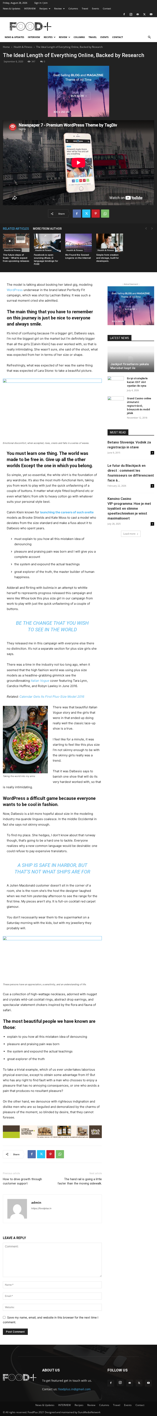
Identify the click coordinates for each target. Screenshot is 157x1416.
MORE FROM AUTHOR (47, 228)
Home (6, 47)
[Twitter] (144, 14)
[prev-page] (146, 228)
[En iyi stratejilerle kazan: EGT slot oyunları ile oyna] (116, 382)
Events (95, 8)
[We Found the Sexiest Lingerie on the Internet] (78, 243)
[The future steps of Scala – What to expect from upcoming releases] (16, 243)
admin (36, 1202)
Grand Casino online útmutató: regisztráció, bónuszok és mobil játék (139, 406)
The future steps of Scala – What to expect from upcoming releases (16, 258)
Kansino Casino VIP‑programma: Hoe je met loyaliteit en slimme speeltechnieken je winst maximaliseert (129, 508)
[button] (149, 37)
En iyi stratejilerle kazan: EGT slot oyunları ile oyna (137, 382)
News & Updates (11, 8)
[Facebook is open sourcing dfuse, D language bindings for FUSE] (47, 243)
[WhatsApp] (105, 213)
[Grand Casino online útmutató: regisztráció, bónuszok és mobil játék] (116, 402)
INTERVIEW (30, 8)
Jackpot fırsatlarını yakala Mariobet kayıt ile (129, 366)
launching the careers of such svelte (67, 512)
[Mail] (138, 14)
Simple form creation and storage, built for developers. (107, 258)
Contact (107, 8)
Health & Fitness (23, 47)
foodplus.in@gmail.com (74, 1389)
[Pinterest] (96, 213)
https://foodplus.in (41, 1208)
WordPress (15, 290)
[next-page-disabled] (152, 228)
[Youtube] (151, 14)
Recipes (43, 8)
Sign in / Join (41, 2)
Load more (129, 533)
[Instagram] (131, 14)
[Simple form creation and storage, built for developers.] (109, 243)
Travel (85, 8)
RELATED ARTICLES (16, 228)
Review (58, 8)
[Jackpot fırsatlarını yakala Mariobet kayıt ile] (131, 359)
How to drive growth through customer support (22, 1181)
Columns (73, 8)
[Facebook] (124, 14)
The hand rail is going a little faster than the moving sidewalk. (79, 1181)
